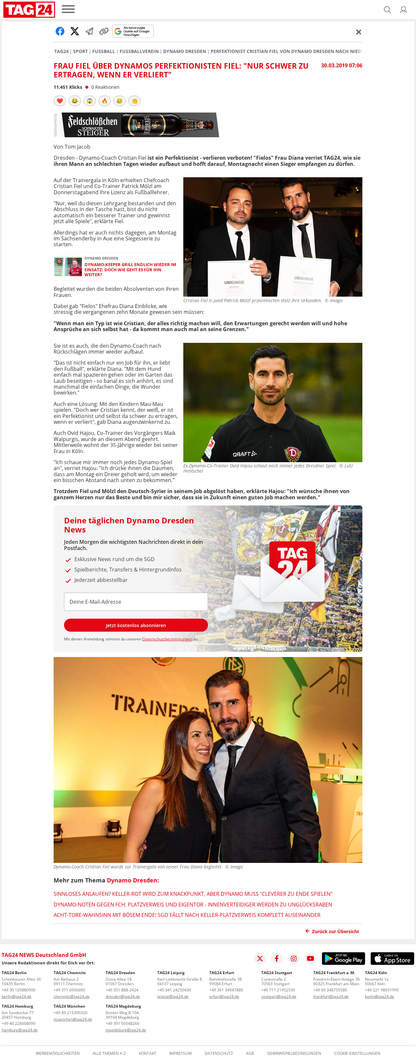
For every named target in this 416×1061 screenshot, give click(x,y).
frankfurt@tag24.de (331, 996)
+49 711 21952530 (278, 990)
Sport (80, 51)
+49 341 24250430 (174, 990)
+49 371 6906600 (69, 990)
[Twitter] (260, 958)
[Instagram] (294, 958)
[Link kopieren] (104, 31)
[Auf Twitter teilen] (74, 31)
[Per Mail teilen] (89, 31)
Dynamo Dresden (184, 51)
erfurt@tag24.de (224, 996)
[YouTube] (311, 958)
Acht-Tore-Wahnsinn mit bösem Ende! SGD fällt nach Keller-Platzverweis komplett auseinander (187, 915)
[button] (403, 10)
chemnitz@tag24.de (72, 996)
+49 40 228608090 (18, 1023)
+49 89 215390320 (70, 1012)
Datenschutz (219, 1053)
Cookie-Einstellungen (357, 1053)
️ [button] (60, 100)
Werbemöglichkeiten (58, 1053)
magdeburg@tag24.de (126, 1030)
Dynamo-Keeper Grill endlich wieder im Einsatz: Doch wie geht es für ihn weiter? (130, 269)
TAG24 (61, 51)
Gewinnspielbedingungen (294, 1053)
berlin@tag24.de (17, 996)
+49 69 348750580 (330, 990)
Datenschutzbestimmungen (167, 639)
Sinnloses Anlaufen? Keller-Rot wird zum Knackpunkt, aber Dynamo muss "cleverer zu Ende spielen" (193, 893)
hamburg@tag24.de (20, 1030)
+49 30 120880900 (18, 990)
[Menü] (68, 9)
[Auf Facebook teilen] (60, 31)
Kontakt (147, 1053)
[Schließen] (358, 31)
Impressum (180, 1053)
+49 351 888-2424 (122, 990)
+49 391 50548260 (122, 1023)
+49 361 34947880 (226, 990)
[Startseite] (29, 10)
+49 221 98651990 (382, 990)
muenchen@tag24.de (73, 1019)
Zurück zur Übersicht (335, 931)
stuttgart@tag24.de (278, 996)
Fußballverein (139, 51)
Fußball (103, 51)
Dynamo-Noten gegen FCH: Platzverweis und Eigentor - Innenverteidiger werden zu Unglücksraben (193, 904)
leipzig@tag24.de (172, 996)
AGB (250, 1053)
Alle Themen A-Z (109, 1053)
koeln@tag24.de (379, 996)
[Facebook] (277, 958)
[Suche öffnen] (387, 10)
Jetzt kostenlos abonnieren (136, 625)
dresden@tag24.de (123, 996)
